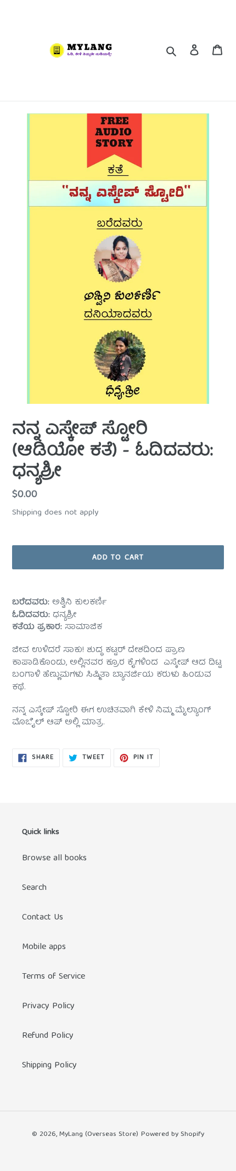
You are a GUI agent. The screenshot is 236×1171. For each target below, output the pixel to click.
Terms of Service (53, 977)
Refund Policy (48, 1036)
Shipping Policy (49, 1065)
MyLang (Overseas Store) (98, 1134)
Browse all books (54, 858)
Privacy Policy (48, 1006)
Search (34, 888)
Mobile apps (44, 947)
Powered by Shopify (172, 1134)
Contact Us (42, 918)
